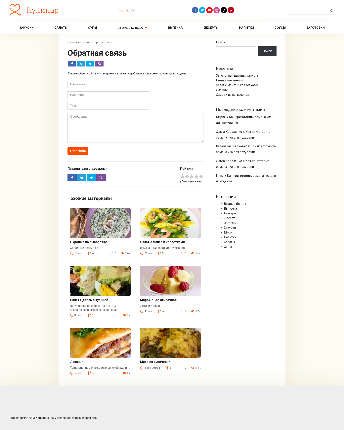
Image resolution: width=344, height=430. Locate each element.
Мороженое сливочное (158, 300)
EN (133, 11)
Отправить (78, 151)
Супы (92, 27)
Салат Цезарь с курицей (89, 300)
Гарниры (230, 213)
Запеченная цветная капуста (237, 75)
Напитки (246, 27)
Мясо (228, 232)
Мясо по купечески (155, 362)
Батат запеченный (229, 80)
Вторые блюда (130, 28)
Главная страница (78, 42)
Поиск (220, 42)
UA (127, 11)
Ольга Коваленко (229, 132)
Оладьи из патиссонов (232, 95)
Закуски (26, 27)
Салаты (60, 27)
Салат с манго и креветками (162, 242)
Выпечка (175, 27)
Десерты (210, 27)
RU (121, 11)
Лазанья (76, 362)
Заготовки (315, 27)
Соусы (280, 27)
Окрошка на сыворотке (88, 242)
